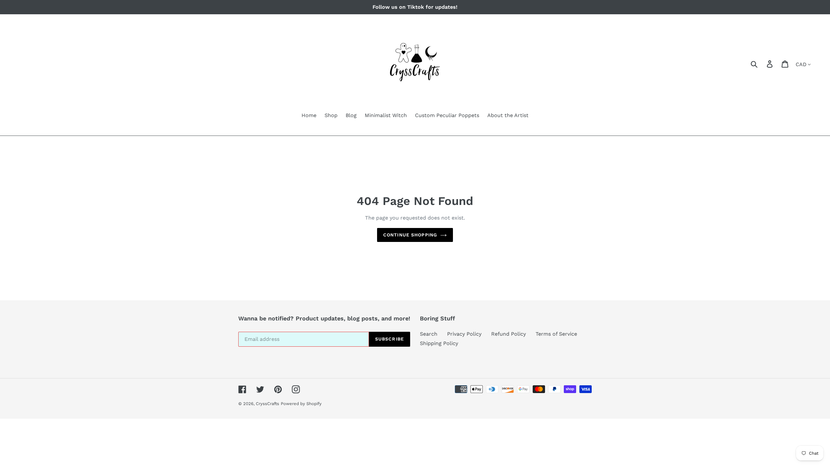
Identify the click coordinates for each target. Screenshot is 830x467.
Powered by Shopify (301, 403)
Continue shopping (410, 234)
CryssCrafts (267, 403)
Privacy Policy (464, 334)
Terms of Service (556, 334)
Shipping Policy (439, 343)
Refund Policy (508, 334)
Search (428, 334)
